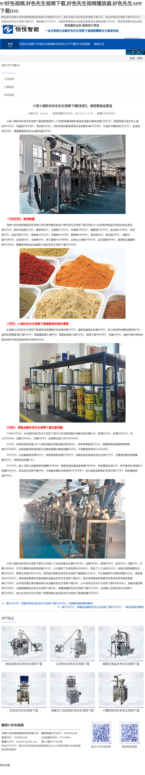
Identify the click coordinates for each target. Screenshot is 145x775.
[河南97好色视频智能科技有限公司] (21, 29)
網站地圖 (5, 765)
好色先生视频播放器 (45, 46)
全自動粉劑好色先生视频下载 (40, 433)
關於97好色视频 (81, 44)
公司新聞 (9, 79)
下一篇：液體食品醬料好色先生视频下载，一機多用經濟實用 (100, 607)
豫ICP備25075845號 (51, 741)
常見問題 (9, 95)
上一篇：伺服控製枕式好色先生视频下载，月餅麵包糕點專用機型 (47, 603)
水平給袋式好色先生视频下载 (97, 583)
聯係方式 (99, 44)
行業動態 (9, 87)
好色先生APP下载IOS (63, 46)
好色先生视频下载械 (28, 46)
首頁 (10, 44)
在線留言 (117, 54)
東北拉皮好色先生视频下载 (31, 593)
